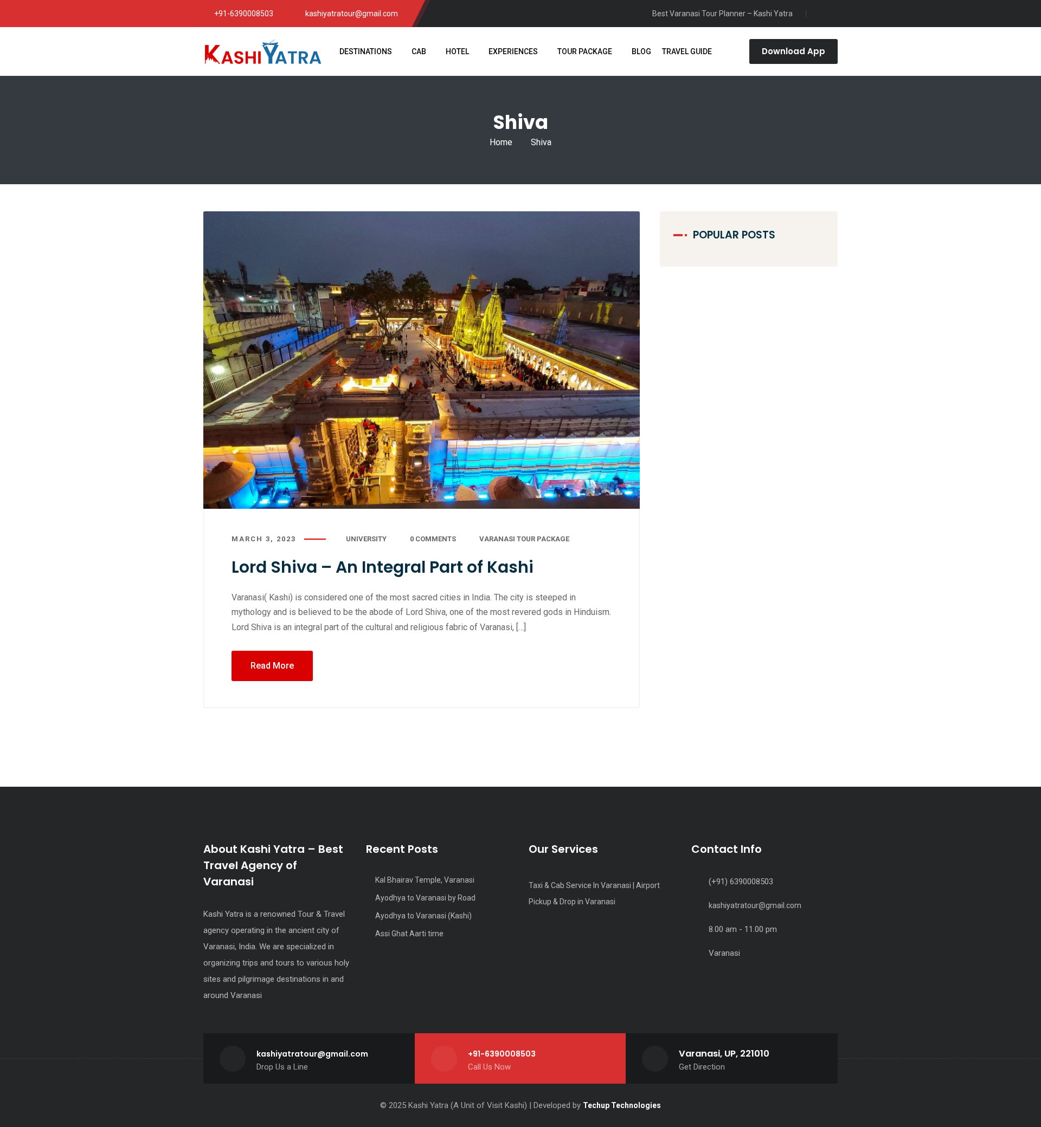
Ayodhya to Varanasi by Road (425, 897)
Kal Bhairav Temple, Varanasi (425, 880)
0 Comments (433, 539)
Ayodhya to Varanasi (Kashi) (423, 915)
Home (501, 142)
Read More (272, 665)
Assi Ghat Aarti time (409, 933)
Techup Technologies (622, 1105)
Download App (793, 51)
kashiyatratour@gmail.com (755, 905)
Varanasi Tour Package (524, 539)
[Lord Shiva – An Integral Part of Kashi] (421, 360)
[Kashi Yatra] (263, 51)
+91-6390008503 (502, 1053)
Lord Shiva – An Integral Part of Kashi (383, 567)
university (366, 539)
